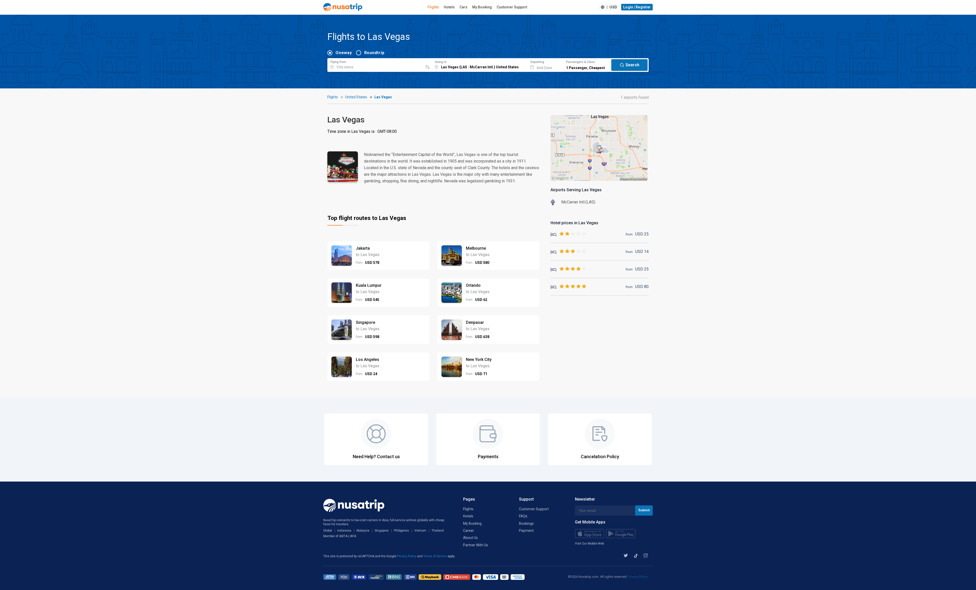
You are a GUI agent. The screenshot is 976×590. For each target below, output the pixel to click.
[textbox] (375, 64)
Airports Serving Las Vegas (576, 189)
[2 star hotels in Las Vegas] (568, 234)
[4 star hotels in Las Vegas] (568, 269)
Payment (526, 531)
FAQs (523, 516)
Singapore (382, 530)
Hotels (449, 7)
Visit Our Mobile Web (589, 543)
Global (327, 530)
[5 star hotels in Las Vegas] (568, 286)
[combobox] (375, 64)
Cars (463, 7)
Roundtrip (374, 52)
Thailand (438, 530)
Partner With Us (475, 545)
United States (356, 97)
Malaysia (363, 530)
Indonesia (344, 530)
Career (468, 531)
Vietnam (420, 530)
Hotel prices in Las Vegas (574, 222)
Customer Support (512, 7)
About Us (470, 538)
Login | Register (637, 7)
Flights (433, 7)
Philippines (401, 530)
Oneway (344, 52)
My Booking (482, 7)
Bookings (526, 523)
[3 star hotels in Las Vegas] (568, 251)
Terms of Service (435, 556)
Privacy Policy (407, 556)
